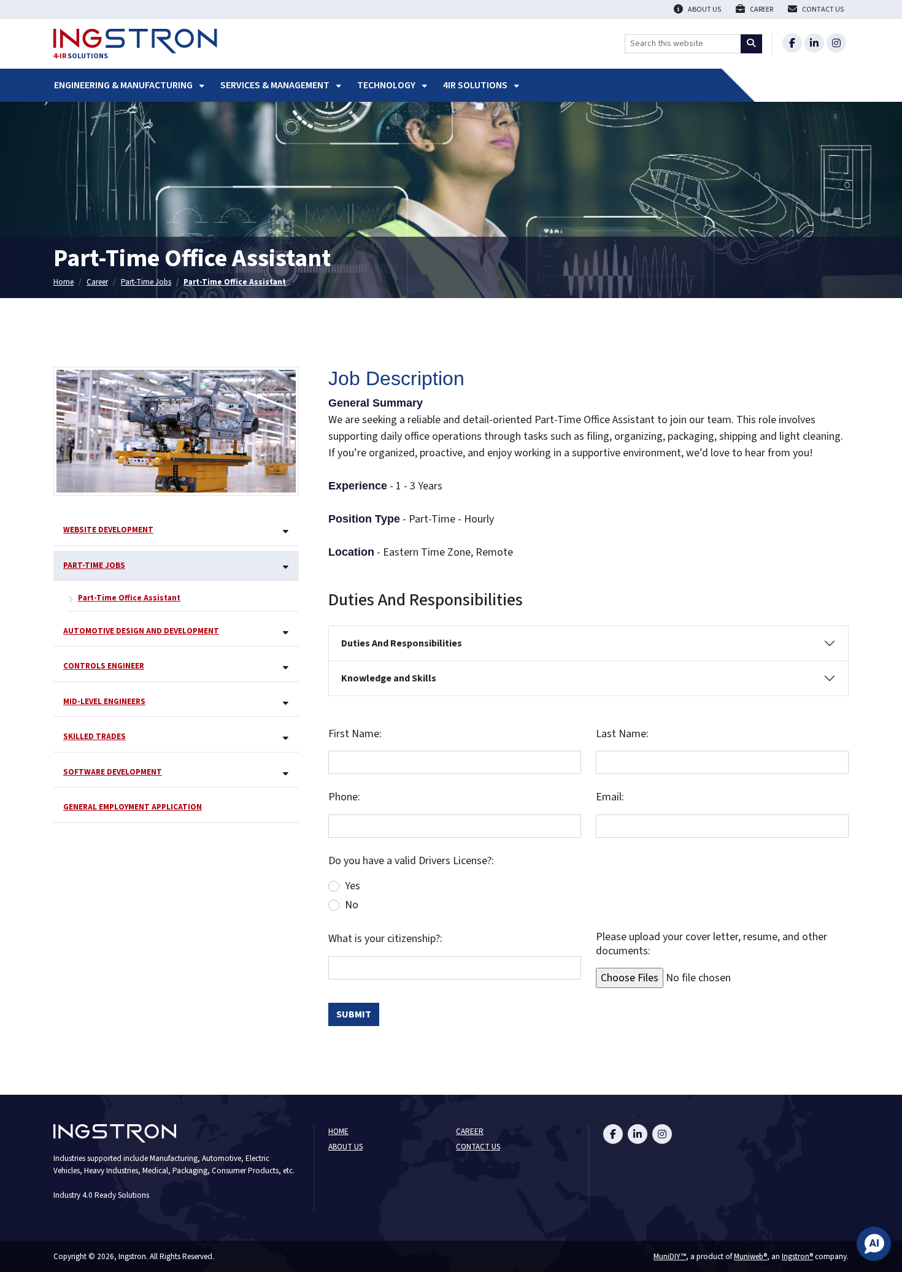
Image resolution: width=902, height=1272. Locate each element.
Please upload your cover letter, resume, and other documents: (711, 944)
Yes (352, 886)
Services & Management (275, 85)
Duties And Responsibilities (401, 643)
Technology (387, 85)
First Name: (355, 734)
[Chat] (874, 1244)
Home (63, 282)
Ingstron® (797, 1256)
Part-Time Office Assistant (234, 282)
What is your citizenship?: (385, 939)
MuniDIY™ (669, 1256)
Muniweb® (750, 1256)
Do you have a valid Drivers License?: (411, 861)
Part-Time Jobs (146, 282)
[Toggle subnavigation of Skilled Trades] (285, 738)
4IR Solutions (476, 85)
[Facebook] (792, 43)
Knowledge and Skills (388, 678)
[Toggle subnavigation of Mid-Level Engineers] (285, 703)
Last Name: (622, 734)
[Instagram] (836, 43)
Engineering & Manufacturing (124, 85)
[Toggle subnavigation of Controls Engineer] (285, 668)
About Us (345, 1147)
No (351, 905)
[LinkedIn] (814, 43)
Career (97, 282)
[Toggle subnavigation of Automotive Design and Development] (285, 633)
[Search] (752, 43)
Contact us (478, 1147)
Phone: (344, 798)
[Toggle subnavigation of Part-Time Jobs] (285, 567)
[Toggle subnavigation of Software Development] (285, 774)
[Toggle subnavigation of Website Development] (285, 532)
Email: (610, 798)
